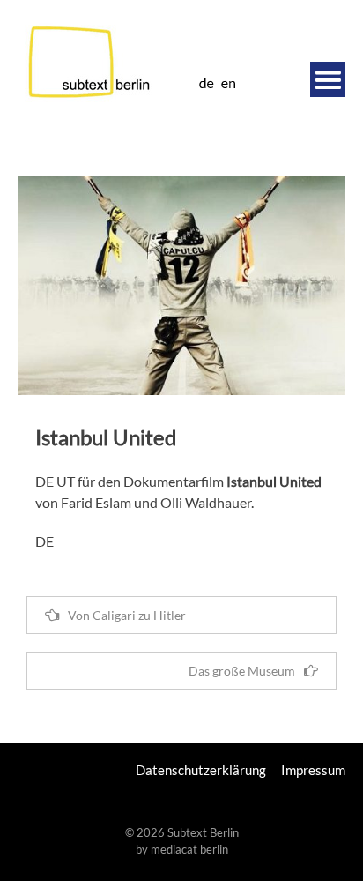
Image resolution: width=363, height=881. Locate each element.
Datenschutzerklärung (201, 770)
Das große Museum (242, 670)
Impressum (313, 770)
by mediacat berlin (182, 849)
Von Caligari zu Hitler (127, 615)
